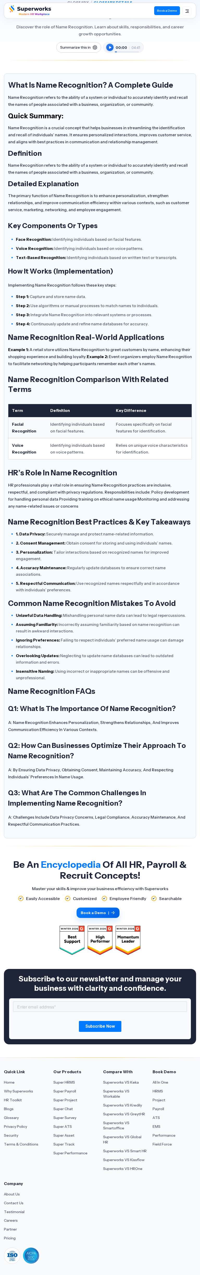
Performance (164, 1135)
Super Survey (64, 1117)
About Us (12, 1194)
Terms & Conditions (21, 1144)
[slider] (127, 49)
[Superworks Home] (29, 14)
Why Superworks (18, 1091)
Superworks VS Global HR (122, 1139)
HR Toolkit (13, 1100)
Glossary (11, 1117)
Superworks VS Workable (116, 1094)
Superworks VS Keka (121, 1082)
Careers (11, 1220)
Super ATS (62, 1126)
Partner (10, 1229)
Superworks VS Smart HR (125, 1151)
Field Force (162, 1144)
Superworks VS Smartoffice (116, 1125)
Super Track (63, 1144)
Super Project (65, 1100)
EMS (156, 1126)
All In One (160, 1082)
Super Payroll (64, 1091)
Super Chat (63, 1108)
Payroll (158, 1108)
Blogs (9, 1108)
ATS (156, 1117)
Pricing (10, 1238)
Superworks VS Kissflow (124, 1159)
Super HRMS (64, 1082)
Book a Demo (167, 10)
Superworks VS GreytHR (124, 1114)
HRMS (158, 1091)
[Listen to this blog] (110, 47)
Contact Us (13, 1203)
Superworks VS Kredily (122, 1105)
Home (9, 1082)
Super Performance (70, 1153)
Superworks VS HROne (122, 1168)
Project (159, 1100)
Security (11, 1135)
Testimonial (14, 1211)
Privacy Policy (15, 1126)
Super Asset (63, 1135)
